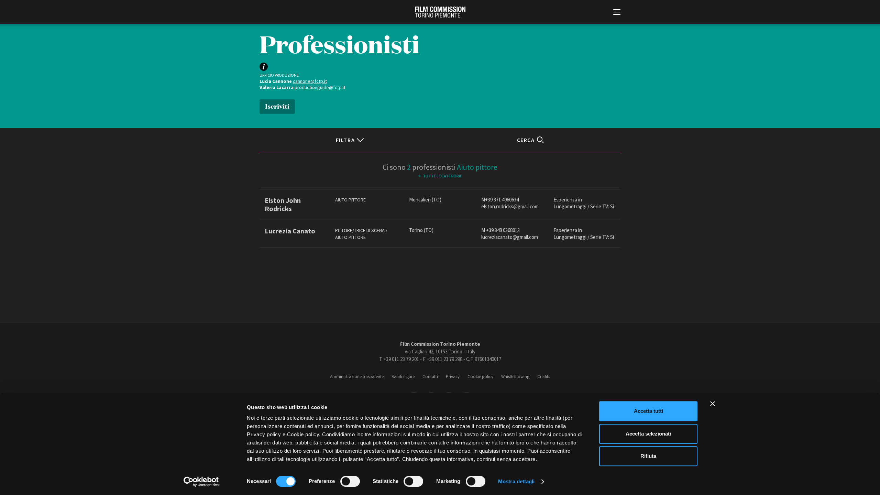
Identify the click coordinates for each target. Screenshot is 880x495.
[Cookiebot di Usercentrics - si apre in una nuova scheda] (201, 481)
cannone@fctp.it (310, 81)
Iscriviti (277, 105)
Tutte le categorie (442, 175)
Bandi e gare (403, 377)
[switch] (350, 481)
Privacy (453, 377)
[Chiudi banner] (712, 403)
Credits (543, 377)
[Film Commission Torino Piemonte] (440, 12)
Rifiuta (648, 456)
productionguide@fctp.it (320, 87)
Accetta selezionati (648, 434)
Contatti (430, 377)
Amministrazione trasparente (357, 377)
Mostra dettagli (516, 481)
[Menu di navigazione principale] (616, 12)
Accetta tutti (648, 411)
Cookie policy (480, 377)
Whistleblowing (515, 377)
